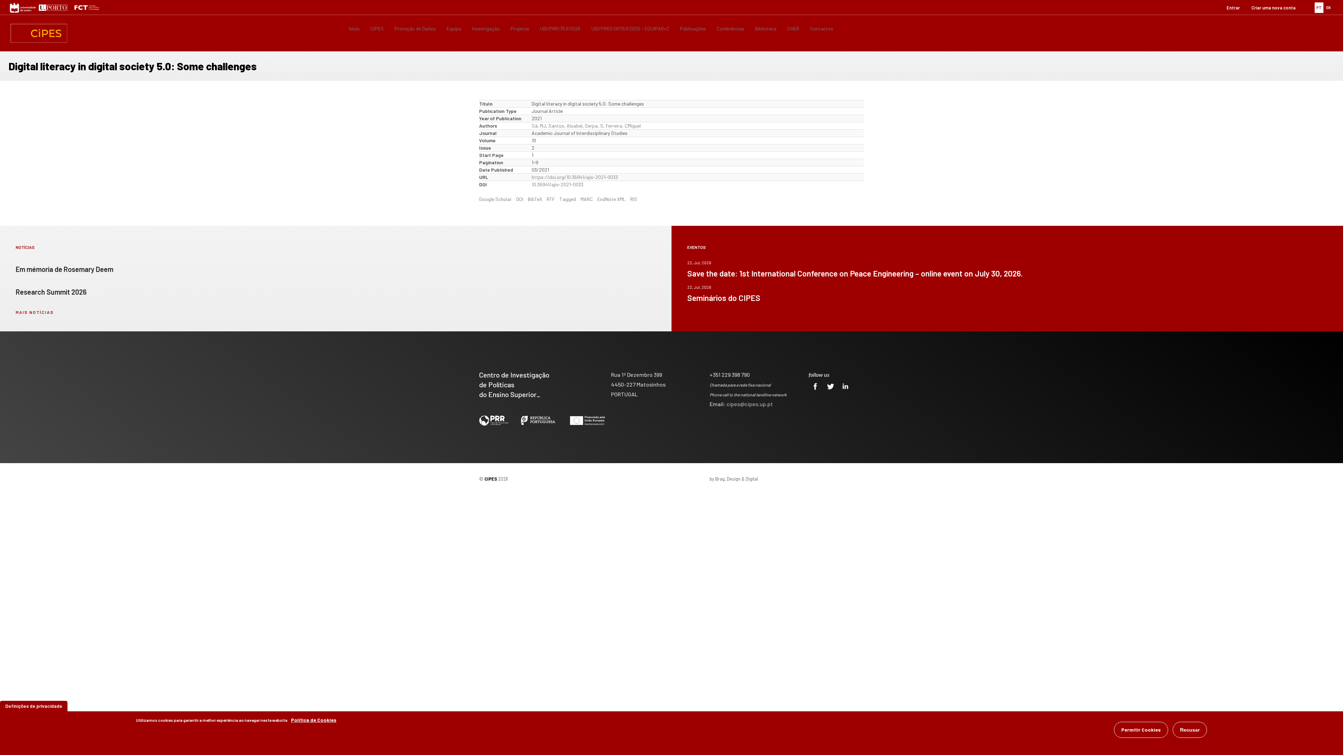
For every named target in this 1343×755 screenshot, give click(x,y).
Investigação (486, 28)
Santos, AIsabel (565, 126)
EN (1328, 7)
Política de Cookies (313, 720)
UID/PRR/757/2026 (560, 28)
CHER (793, 28)
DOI (519, 199)
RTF (551, 199)
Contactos (821, 28)
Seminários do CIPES (723, 298)
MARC (587, 199)
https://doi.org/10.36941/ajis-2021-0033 (575, 177)
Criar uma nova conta (1273, 7)
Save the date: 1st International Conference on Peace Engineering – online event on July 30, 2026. (855, 273)
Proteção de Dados (415, 28)
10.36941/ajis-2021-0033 (557, 184)
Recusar (1190, 730)
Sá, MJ (539, 126)
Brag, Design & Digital (736, 479)
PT (1319, 7)
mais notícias (35, 312)
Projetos (520, 28)
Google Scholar (495, 199)
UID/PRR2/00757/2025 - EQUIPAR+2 (630, 28)
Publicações (693, 28)
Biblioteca (765, 28)
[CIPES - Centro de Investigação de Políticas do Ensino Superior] (38, 33)
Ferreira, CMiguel (623, 126)
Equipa (454, 28)
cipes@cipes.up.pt (749, 404)
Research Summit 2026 (51, 292)
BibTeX (535, 199)
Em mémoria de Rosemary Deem (64, 269)
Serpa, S (594, 126)
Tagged (568, 199)
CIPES (377, 28)
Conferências (730, 28)
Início (354, 28)
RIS (633, 199)
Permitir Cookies (1141, 730)
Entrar (1233, 7)
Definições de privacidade (33, 706)
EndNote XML (611, 199)
